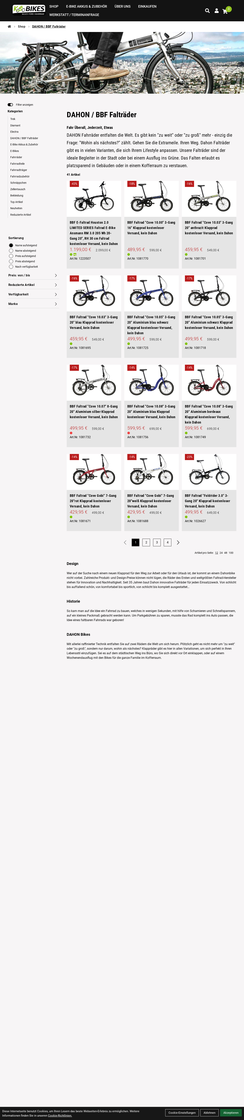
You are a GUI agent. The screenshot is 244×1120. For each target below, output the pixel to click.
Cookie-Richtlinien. (60, 1115)
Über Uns (123, 6)
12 (216, 552)
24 (221, 552)
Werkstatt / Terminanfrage (74, 15)
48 (225, 552)
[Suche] (207, 10)
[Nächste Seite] (178, 542)
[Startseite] (9, 26)
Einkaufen (147, 6)
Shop (54, 6)
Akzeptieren (230, 1112)
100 (231, 552)
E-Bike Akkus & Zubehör (86, 6)
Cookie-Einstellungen (182, 1112)
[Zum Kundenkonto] (216, 10)
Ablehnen (209, 1112)
